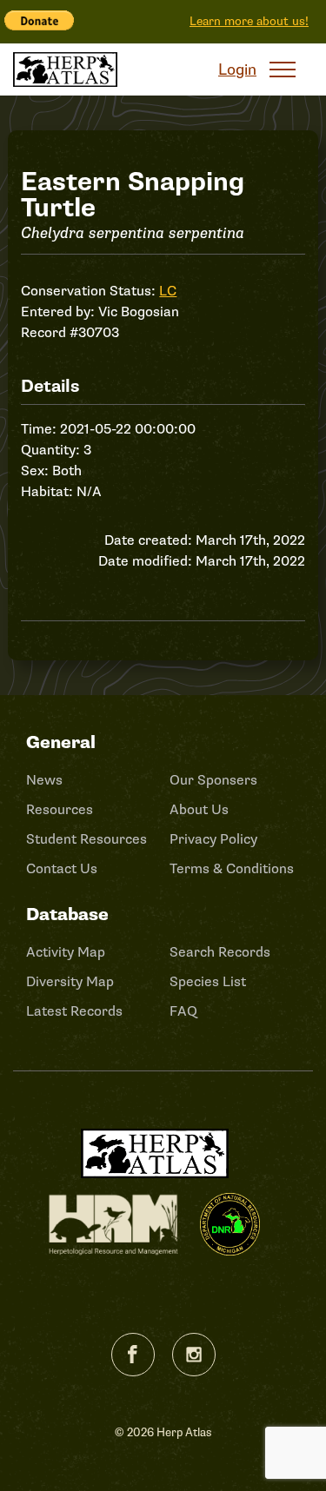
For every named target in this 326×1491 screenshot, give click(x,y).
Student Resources (86, 839)
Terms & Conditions (232, 869)
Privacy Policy (213, 839)
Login (237, 69)
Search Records (220, 952)
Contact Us (61, 869)
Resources (59, 809)
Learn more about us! (249, 21)
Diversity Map (70, 982)
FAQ (183, 1011)
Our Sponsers (213, 780)
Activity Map (65, 952)
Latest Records (74, 1011)
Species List (208, 982)
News (44, 780)
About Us (199, 809)
